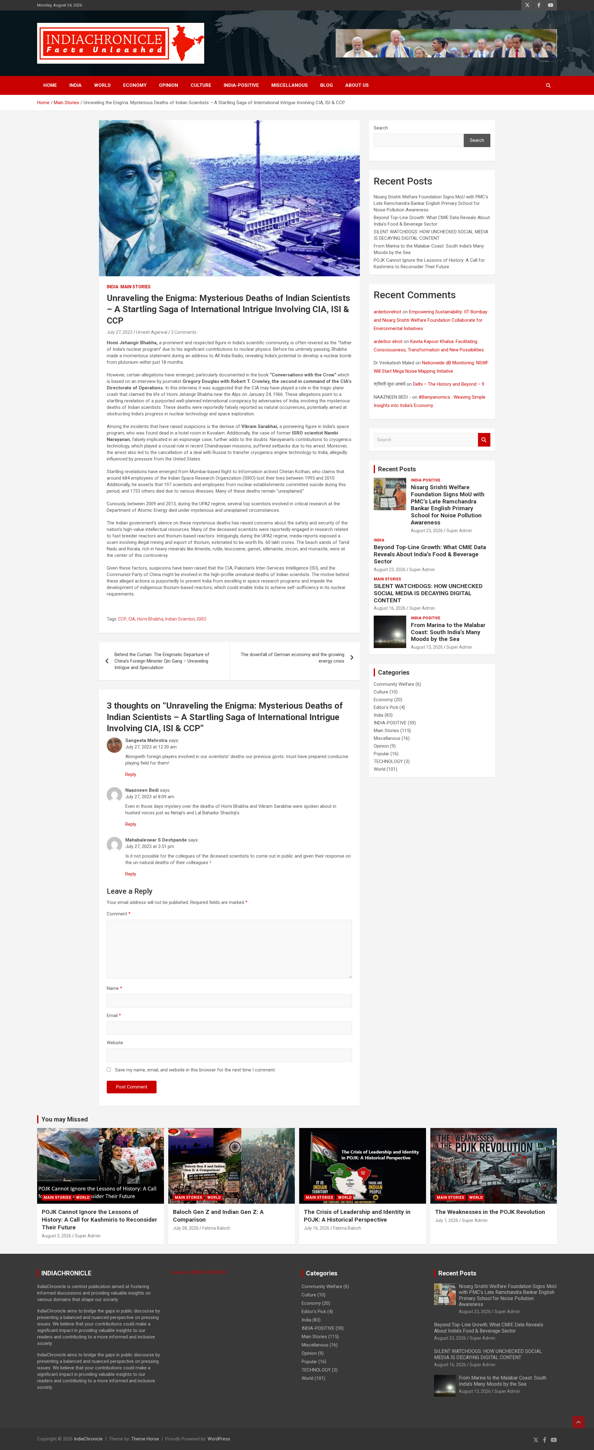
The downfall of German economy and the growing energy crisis (292, 658)
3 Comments (183, 332)
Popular (381, 754)
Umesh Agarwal (151, 332)
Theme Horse (145, 1439)
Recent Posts (397, 469)
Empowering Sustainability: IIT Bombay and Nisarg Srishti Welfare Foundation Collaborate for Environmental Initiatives (430, 320)
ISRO (201, 619)
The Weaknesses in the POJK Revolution (490, 1211)
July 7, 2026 (446, 1220)
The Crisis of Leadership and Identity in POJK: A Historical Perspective (357, 1215)
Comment (119, 914)
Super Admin (459, 530)
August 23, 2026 (427, 530)
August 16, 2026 (390, 608)
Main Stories (135, 286)
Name (114, 988)
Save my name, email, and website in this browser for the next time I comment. (195, 1070)
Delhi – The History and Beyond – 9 (448, 384)
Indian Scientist (180, 619)
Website (115, 1042)
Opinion (168, 85)
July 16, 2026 (316, 1228)
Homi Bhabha (150, 619)
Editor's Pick (386, 707)
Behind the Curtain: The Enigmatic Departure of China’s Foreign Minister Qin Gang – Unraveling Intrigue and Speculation (161, 661)
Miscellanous (289, 85)
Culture (201, 85)
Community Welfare (394, 684)
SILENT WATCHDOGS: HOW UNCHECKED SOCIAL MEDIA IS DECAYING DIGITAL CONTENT (428, 593)
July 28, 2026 (186, 1228)
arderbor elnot (388, 341)
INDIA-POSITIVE (241, 85)
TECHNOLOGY (388, 761)
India (75, 85)
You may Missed (64, 1119)
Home (50, 85)
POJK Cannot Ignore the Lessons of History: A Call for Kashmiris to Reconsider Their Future (99, 1219)
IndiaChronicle (88, 1439)
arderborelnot (387, 312)
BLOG (326, 85)
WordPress (219, 1439)
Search (381, 128)
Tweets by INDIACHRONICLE (199, 1272)
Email (114, 1015)
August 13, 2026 (427, 647)
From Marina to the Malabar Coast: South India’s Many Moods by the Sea (448, 632)
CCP (122, 619)
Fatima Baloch (216, 1228)
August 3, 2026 (56, 1235)
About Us (357, 85)
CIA (131, 619)
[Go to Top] (578, 1422)
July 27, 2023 (119, 332)
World (102, 85)
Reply (130, 774)
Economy (135, 85)
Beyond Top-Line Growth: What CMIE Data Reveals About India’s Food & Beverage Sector (430, 554)
